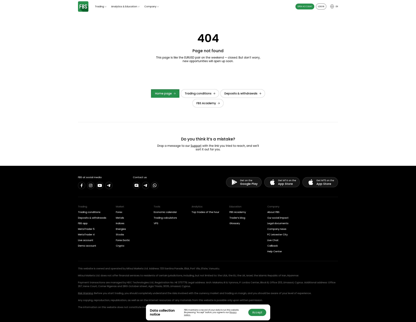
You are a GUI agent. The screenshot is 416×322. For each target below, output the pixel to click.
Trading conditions (198, 93)
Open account (304, 6)
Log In (321, 6)
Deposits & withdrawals (240, 93)
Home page (163, 93)
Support (196, 146)
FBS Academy (206, 103)
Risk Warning (85, 293)
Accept (257, 312)
